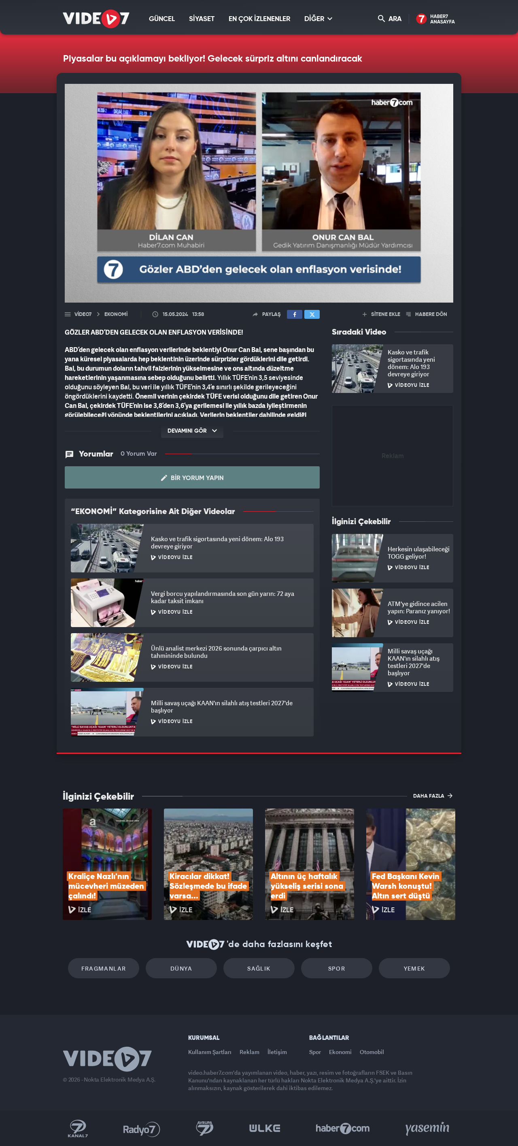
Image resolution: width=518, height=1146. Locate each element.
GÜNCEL (162, 19)
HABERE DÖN (430, 314)
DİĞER (315, 19)
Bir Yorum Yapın (196, 478)
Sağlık (258, 968)
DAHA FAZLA (429, 796)
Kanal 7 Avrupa (205, 1128)
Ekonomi (340, 1052)
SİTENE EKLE (385, 314)
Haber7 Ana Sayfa (435, 19)
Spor (337, 968)
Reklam (249, 1052)
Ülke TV (264, 1128)
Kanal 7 (78, 1128)
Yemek (414, 968)
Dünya (181, 968)
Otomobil (372, 1052)
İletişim (277, 1052)
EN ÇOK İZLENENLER (259, 19)
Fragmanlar (103, 968)
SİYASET (201, 19)
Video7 (82, 314)
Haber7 (343, 1128)
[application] (259, 193)
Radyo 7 (141, 1128)
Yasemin (428, 1128)
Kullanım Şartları (209, 1052)
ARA (394, 19)
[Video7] (96, 18)
